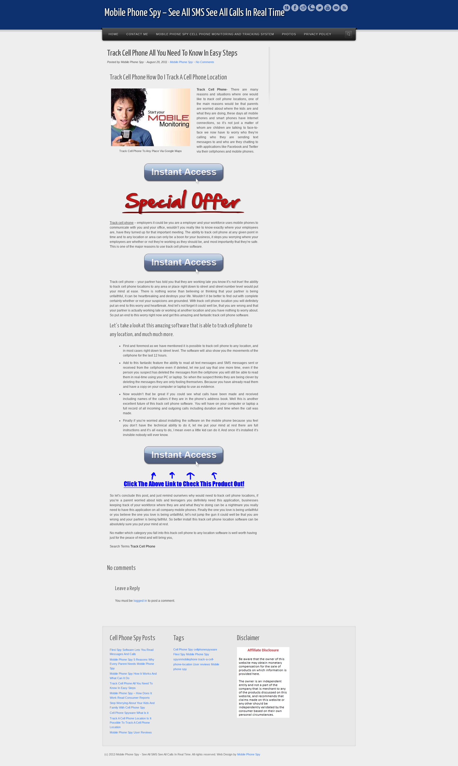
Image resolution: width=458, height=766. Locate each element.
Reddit (303, 7)
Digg (286, 7)
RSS (344, 7)
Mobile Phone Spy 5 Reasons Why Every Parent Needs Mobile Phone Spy (132, 664)
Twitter (319, 7)
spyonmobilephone (185, 659)
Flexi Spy (179, 654)
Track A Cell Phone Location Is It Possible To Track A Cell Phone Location (130, 723)
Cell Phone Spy (183, 649)
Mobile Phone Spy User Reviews (131, 732)
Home (113, 34)
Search (349, 34)
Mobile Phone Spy (181, 62)
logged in (140, 601)
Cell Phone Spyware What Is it (129, 712)
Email (336, 7)
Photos (289, 34)
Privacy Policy (317, 34)
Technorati (311, 7)
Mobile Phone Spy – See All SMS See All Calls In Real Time (194, 13)
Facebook (295, 7)
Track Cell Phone (142, 546)
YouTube (328, 7)
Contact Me (137, 34)
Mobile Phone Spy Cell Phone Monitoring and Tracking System (215, 34)
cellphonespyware (205, 649)
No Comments (205, 62)
